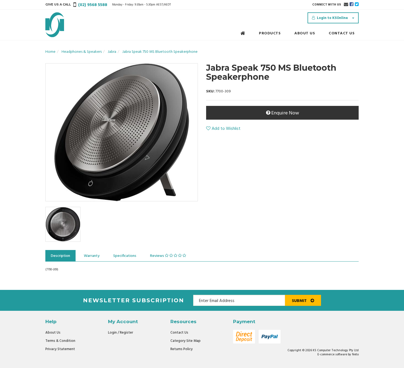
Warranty (91, 256)
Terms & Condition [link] (60, 341)
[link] (351, 4)
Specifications (124, 256)
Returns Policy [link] (181, 349)
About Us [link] (52, 333)
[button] (223, 128)
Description (60, 256)
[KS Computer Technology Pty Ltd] (54, 25)
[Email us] (346, 4)
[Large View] (63, 224)
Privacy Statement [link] (60, 349)
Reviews (157, 256)
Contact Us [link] (179, 333)
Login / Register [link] (120, 333)
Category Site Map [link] (185, 341)
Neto (355, 354)
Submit (300, 301)
